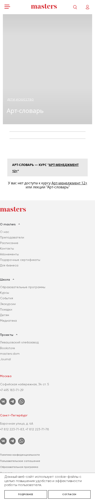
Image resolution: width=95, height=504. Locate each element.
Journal (5, 359)
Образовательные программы (22, 287)
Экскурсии (8, 304)
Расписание (9, 243)
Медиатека (8, 320)
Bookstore (7, 348)
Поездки (6, 309)
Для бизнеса (9, 265)
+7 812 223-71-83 (12, 429)
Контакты (7, 248)
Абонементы (9, 254)
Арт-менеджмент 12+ (69, 183)
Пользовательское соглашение (20, 461)
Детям (4, 315)
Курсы (4, 292)
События (6, 298)
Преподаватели (12, 237)
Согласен (69, 494)
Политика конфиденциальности (20, 454)
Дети (11, 99)
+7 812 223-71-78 (37, 429)
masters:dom (10, 353)
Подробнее (25, 494)
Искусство (25, 99)
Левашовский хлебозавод (19, 342)
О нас (4, 232)
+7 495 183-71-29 (11, 390)
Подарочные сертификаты (20, 260)
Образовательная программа (19, 467)
